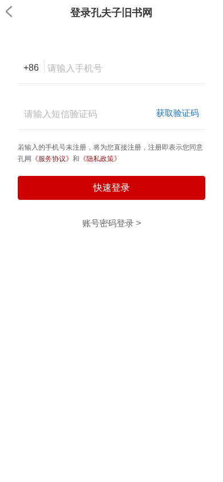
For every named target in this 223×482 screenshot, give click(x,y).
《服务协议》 (52, 159)
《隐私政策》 (100, 159)
